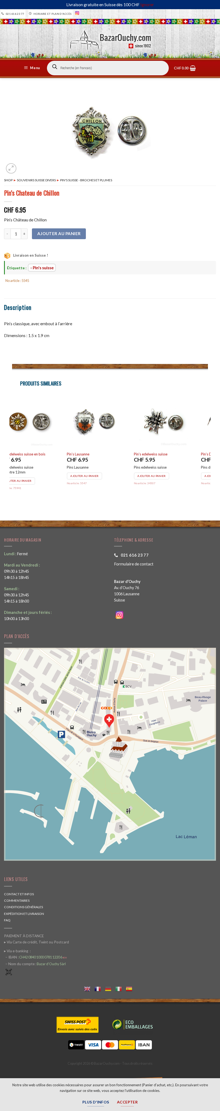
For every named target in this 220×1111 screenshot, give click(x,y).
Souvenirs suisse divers (36, 180)
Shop (8, 180)
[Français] (99, 988)
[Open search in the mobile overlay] (107, 68)
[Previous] (12, 450)
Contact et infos (19, 894)
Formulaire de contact (133, 563)
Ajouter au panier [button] (31, 475)
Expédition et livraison (24, 914)
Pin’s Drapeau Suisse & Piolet (36, 454)
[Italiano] (120, 988)
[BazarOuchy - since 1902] (110, 38)
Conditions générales (23, 907)
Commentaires (17, 900)
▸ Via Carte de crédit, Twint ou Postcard (36, 942)
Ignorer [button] (147, 4)
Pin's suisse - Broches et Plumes (86, 180)
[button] (33, 68)
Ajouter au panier (59, 233)
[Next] (208, 450)
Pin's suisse (43, 267)
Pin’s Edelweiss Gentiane (167, 454)
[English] (89, 988)
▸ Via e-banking (16, 951)
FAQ (7, 920)
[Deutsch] (110, 988)
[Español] (131, 988)
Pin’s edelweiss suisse (97, 454)
